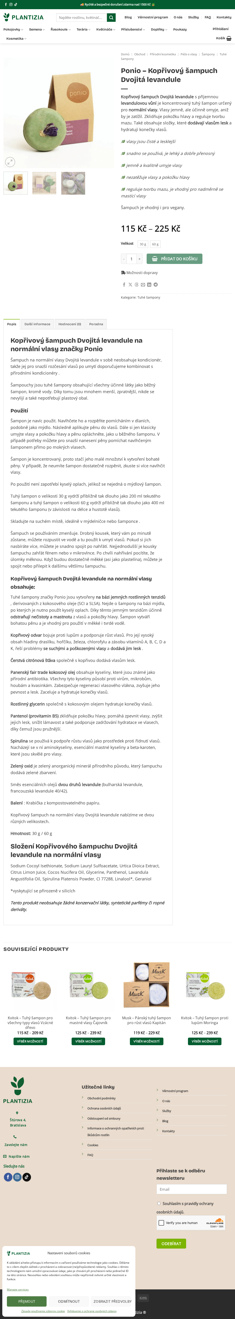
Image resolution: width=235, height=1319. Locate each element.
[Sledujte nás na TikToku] (15, 4)
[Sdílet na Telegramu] (156, 285)
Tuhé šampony (148, 297)
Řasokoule (59, 29)
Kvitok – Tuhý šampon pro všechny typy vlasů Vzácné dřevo (30, 1023)
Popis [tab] (11, 324)
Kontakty (224, 17)
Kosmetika (14, 39)
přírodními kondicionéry (34, 373)
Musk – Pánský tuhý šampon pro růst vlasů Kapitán (146, 1020)
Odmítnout (69, 1301)
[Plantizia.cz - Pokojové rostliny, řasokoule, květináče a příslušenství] (26, 17)
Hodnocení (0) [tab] (70, 324)
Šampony (208, 54)
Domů (125, 54)
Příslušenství (131, 29)
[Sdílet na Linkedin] (149, 285)
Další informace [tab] (37, 324)
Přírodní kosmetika (163, 54)
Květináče (104, 29)
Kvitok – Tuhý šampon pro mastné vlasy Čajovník (88, 1020)
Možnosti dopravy (142, 272)
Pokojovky (11, 29)
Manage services (18, 1289)
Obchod (139, 54)
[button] (224, 38)
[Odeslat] (111, 17)
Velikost (127, 243)
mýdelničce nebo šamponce (111, 521)
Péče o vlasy (189, 54)
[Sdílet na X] (130, 285)
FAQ (208, 17)
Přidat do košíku (179, 258)
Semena (35, 29)
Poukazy (180, 29)
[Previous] (11, 113)
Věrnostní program (153, 17)
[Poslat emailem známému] (143, 285)
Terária (82, 29)
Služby (193, 17)
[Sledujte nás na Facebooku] (5, 4)
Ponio (93, 349)
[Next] (106, 113)
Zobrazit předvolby (112, 1301)
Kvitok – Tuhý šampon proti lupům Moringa (204, 1020)
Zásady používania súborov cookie (43, 1311)
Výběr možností (30, 1041)
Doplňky (157, 29)
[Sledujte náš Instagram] (10, 4)
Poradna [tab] (96, 324)
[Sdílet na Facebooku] (124, 285)
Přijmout (26, 1301)
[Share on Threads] (136, 285)
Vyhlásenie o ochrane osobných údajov (92, 1311)
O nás (178, 17)
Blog (128, 17)
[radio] (143, 244)
